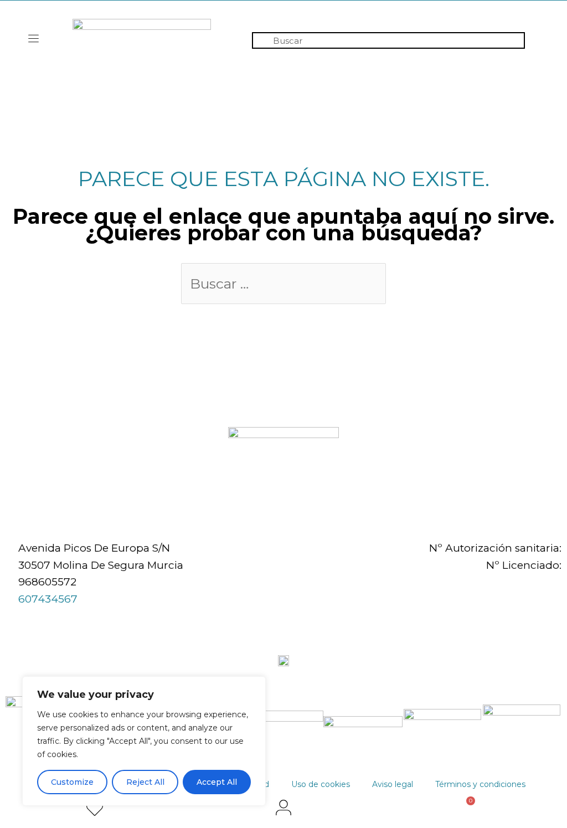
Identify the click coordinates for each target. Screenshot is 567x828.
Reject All (145, 782)
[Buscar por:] (283, 285)
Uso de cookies (320, 784)
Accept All (217, 782)
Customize (72, 782)
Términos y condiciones (480, 784)
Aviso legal (392, 784)
